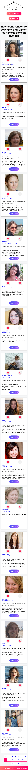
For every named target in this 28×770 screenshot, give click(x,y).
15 (12, 763)
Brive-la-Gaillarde (7, 243)
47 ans (10, 109)
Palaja (3, 734)
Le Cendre (5, 154)
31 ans (11, 600)
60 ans (11, 154)
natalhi (4, 688)
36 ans (8, 511)
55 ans (9, 734)
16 (15, 763)
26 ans (11, 332)
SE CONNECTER (14, 18)
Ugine (3, 645)
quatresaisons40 (7, 375)
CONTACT (24, 768)
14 (25, 760)
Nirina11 (4, 286)
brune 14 (4, 465)
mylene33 (5, 331)
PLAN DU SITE (15, 768)
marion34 (5, 599)
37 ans (9, 645)
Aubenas (4, 109)
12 (19, 760)
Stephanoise (5, 554)
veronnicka (5, 107)
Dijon (3, 511)
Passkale (4, 63)
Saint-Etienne (6, 64)
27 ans (10, 466)
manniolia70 (5, 733)
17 (18, 763)
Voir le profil (14, 79)
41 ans (15, 243)
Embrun (4, 198)
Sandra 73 (5, 643)
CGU (8, 768)
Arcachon (5, 332)
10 (12, 760)
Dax (3, 377)
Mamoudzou (5, 288)
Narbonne (5, 556)
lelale (3, 420)
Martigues (5, 690)
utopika (4, 152)
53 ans (13, 64)
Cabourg (4, 466)
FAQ (5, 768)
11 (15, 760)
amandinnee (5, 509)
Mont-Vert (5, 422)
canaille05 (5, 197)
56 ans (13, 288)
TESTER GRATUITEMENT (14, 13)
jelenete (4, 241)
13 (22, 760)
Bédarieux (5, 600)
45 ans (11, 690)
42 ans (8, 377)
